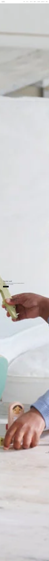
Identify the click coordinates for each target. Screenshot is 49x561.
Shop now (5, 286)
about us (31, 1)
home (24, 1)
